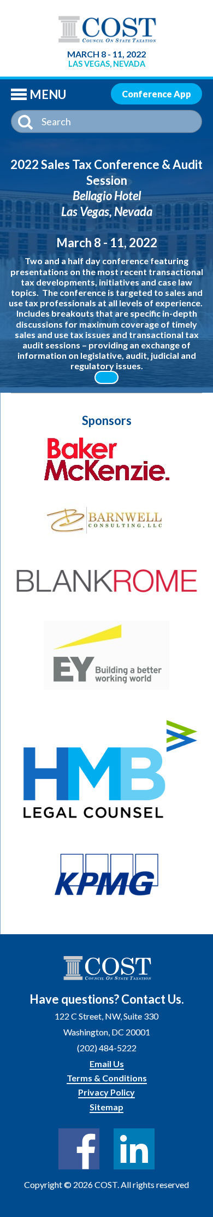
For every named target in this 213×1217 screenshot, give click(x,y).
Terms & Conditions (107, 1078)
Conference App (156, 94)
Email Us (107, 1063)
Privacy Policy (106, 1092)
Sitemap (106, 1107)
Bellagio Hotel (107, 195)
